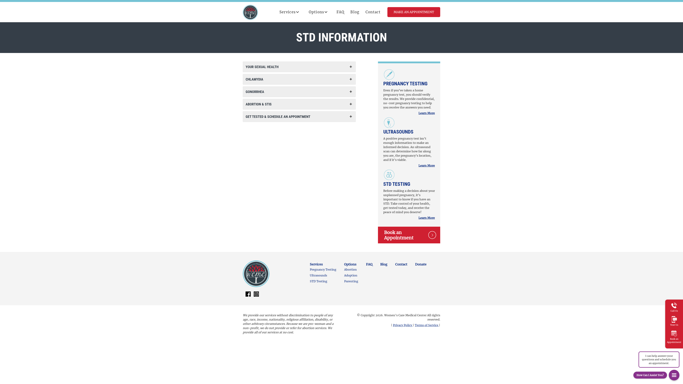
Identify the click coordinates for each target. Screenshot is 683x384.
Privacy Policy (403, 325)
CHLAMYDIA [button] (254, 79)
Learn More (427, 113)
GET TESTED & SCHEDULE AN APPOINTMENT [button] (278, 116)
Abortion (350, 269)
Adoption (350, 275)
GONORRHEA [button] (255, 92)
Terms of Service (427, 325)
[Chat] (674, 375)
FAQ (341, 12)
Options (316, 12)
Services (287, 12)
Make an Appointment (414, 12)
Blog (354, 12)
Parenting (351, 281)
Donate (421, 264)
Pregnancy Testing (405, 84)
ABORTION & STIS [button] (259, 104)
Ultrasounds (398, 132)
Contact (373, 12)
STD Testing (396, 184)
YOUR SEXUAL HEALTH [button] (262, 67)
